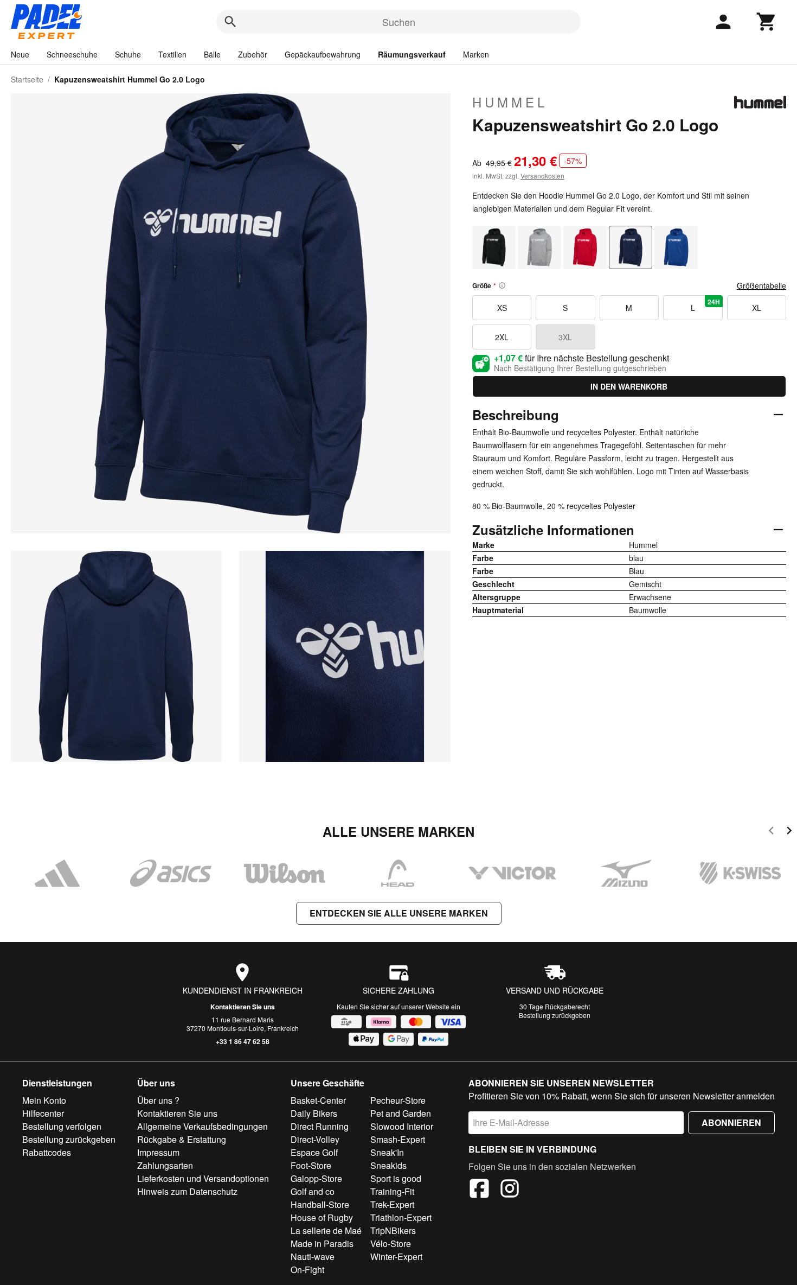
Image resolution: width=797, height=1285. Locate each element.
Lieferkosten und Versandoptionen (203, 1178)
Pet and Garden (400, 1113)
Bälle (212, 54)
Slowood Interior (401, 1126)
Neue (20, 54)
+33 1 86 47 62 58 (242, 1041)
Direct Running (320, 1126)
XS (502, 307)
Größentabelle (761, 285)
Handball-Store (320, 1204)
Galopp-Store (316, 1178)
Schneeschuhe (72, 54)
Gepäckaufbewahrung (323, 54)
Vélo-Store (390, 1243)
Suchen (398, 22)
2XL (502, 337)
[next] (789, 832)
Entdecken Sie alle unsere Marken (399, 913)
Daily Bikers (314, 1113)
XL (756, 307)
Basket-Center (318, 1100)
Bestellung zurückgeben (554, 1015)
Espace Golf (314, 1152)
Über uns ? (158, 1100)
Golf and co (313, 1191)
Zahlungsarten (165, 1165)
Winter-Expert (396, 1256)
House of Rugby (322, 1217)
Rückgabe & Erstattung (181, 1139)
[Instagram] (509, 1190)
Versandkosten (542, 175)
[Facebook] (479, 1190)
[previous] (771, 832)
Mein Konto (44, 1100)
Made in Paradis (322, 1243)
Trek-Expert (392, 1204)
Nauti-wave (313, 1256)
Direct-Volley (315, 1139)
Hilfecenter (43, 1113)
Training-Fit (392, 1191)
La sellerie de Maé (326, 1230)
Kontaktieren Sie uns (242, 1006)
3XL (565, 337)
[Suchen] (230, 22)
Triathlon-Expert (401, 1217)
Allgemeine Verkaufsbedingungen (202, 1126)
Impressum (158, 1152)
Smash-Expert (397, 1139)
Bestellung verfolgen (61, 1126)
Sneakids (388, 1165)
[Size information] (502, 285)
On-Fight (307, 1269)
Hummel (510, 102)
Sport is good (395, 1178)
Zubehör (252, 54)
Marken (476, 54)
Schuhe (128, 54)
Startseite (27, 79)
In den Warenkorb (628, 386)
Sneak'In (387, 1152)
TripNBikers (393, 1230)
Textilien (172, 54)
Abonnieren (731, 1122)
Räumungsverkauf (412, 54)
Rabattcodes (46, 1152)
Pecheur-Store (398, 1100)
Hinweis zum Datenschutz (187, 1191)
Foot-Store (311, 1165)
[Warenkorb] (766, 22)
